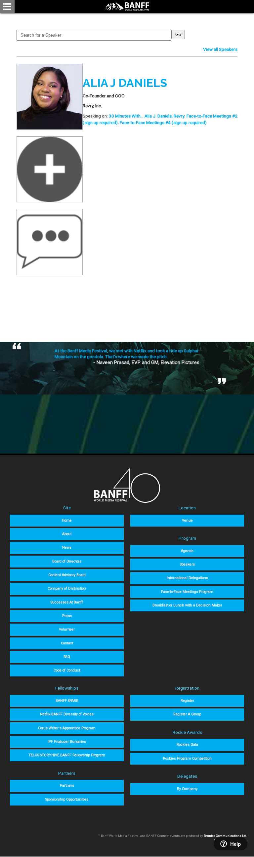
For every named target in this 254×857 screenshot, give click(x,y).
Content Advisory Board (67, 575)
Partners (67, 785)
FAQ (67, 657)
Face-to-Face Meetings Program (187, 592)
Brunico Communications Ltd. (225, 836)
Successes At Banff (67, 602)
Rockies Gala (187, 744)
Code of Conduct (67, 670)
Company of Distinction (67, 588)
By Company (187, 789)
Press (67, 616)
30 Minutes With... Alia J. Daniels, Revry (147, 116)
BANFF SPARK (67, 701)
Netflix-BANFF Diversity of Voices (67, 714)
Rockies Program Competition (187, 758)
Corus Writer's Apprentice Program (67, 728)
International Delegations (187, 578)
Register (187, 701)
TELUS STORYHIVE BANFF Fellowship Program (66, 755)
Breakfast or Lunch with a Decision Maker (187, 605)
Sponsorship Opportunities (66, 799)
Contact (67, 643)
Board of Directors (66, 561)
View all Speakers (220, 49)
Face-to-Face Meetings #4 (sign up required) (163, 122)
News (66, 547)
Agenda (187, 551)
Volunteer (67, 629)
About (66, 534)
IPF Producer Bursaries (67, 741)
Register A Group (187, 714)
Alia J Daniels (125, 82)
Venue (187, 520)
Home (67, 520)
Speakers (187, 564)
